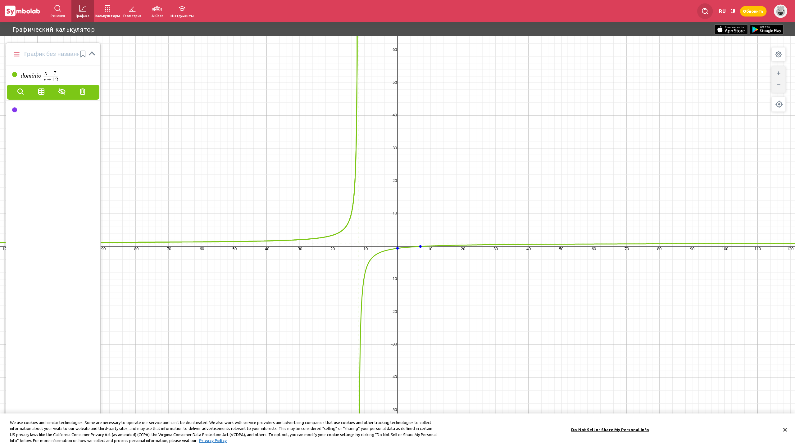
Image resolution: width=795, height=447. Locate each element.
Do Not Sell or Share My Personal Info (610, 429)
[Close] (785, 429)
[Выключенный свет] (733, 11)
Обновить (753, 11)
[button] (83, 54)
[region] (397, 430)
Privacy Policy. (213, 440)
